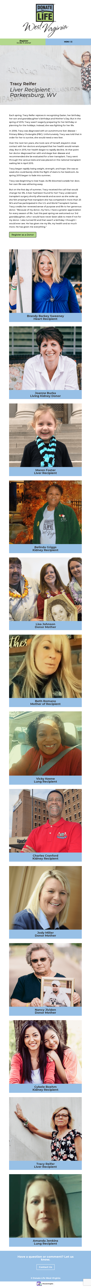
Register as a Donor (23, 234)
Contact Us (45, 1267)
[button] (68, 42)
